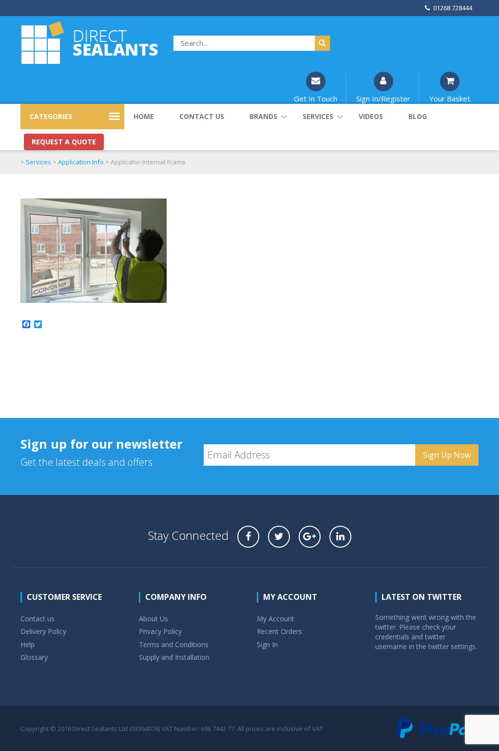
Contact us (201, 116)
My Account (275, 618)
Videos (371, 116)
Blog (417, 116)
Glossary (34, 657)
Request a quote (64, 141)
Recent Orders (279, 631)
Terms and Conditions (174, 644)
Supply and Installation (174, 657)
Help (27, 644)
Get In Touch (315, 98)
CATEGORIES (51, 116)
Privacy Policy (160, 631)
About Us (153, 618)
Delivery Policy (43, 631)
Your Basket (449, 98)
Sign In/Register (383, 98)
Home (144, 116)
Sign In (267, 644)
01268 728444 (452, 7)
